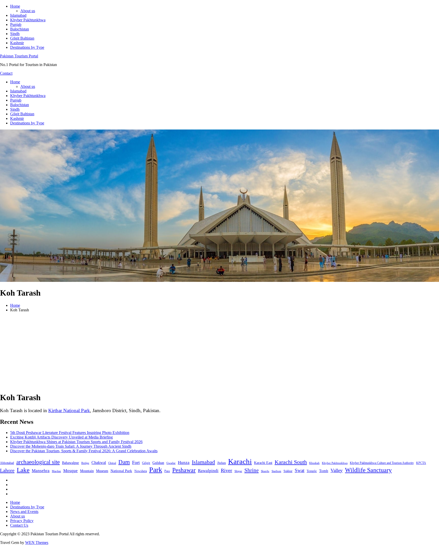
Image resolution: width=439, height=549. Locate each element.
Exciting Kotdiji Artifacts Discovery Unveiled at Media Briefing (61, 437)
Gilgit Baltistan (22, 38)
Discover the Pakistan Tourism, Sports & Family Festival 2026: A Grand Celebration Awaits (84, 451)
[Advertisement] (219, 351)
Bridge (85, 462)
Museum (102, 471)
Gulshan (158, 463)
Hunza (184, 462)
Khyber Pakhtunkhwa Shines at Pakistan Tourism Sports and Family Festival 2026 (76, 442)
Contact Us (19, 525)
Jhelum (221, 463)
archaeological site (38, 462)
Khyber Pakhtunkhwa (27, 20)
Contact (6, 73)
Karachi (240, 461)
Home (15, 6)
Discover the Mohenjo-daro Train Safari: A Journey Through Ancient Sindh (70, 446)
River (226, 470)
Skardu (265, 471)
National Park (121, 471)
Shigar (238, 471)
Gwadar (171, 462)
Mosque (70, 470)
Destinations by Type (27, 47)
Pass (167, 471)
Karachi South (291, 462)
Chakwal (98, 462)
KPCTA (421, 463)
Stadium (276, 471)
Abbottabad (7, 463)
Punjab (15, 24)
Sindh (15, 33)
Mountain (87, 471)
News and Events (24, 511)
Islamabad (18, 15)
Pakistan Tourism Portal (19, 56)
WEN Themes (36, 542)
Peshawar (184, 470)
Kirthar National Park (69, 410)
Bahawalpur (70, 463)
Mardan (56, 471)
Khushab (314, 462)
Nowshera (140, 471)
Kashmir (17, 43)
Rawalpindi (208, 470)
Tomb (323, 471)
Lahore (7, 470)
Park (155, 470)
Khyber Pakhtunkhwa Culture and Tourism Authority (382, 463)
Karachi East (263, 463)
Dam (124, 462)
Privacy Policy (22, 521)
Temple (312, 471)
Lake (23, 469)
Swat (299, 470)
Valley (337, 470)
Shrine (251, 470)
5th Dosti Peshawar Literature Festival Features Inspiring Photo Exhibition (69, 432)
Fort (136, 462)
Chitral (112, 462)
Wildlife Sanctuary (368, 470)
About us (27, 11)
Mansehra (41, 470)
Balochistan (19, 29)
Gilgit (146, 463)
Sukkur (288, 471)
